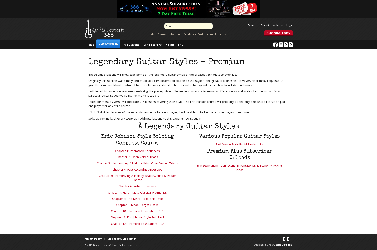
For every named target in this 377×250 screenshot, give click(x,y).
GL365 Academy (108, 43)
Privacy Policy (93, 238)
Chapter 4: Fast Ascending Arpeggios (137, 169)
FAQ (181, 44)
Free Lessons (131, 44)
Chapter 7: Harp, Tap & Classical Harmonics (137, 192)
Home (90, 44)
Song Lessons (153, 44)
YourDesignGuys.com (281, 244)
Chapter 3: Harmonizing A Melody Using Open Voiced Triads (137, 163)
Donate (252, 25)
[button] (278, 33)
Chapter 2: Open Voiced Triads (137, 157)
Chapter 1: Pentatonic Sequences (137, 151)
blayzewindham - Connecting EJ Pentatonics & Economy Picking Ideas (239, 168)
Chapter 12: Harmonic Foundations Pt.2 (137, 223)
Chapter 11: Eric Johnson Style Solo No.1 (137, 217)
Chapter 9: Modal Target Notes (137, 205)
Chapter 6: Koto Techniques (137, 186)
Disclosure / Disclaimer (121, 238)
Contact (264, 25)
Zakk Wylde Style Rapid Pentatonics (240, 144)
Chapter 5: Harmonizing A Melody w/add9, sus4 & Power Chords (137, 178)
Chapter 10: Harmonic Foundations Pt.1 (137, 211)
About (170, 44)
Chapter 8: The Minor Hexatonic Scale (137, 199)
